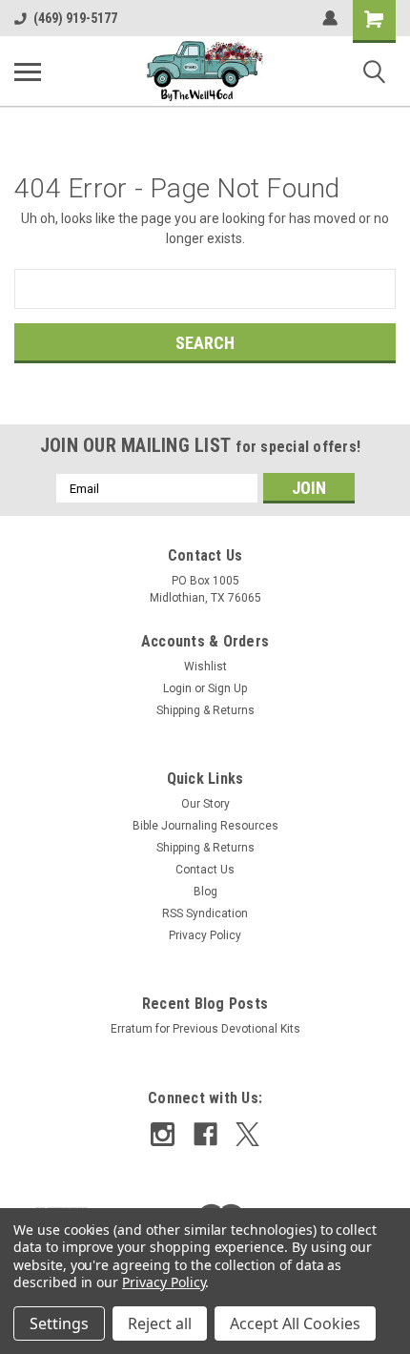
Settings (59, 1323)
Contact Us (205, 869)
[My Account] (330, 18)
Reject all (160, 1323)
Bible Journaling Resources (205, 825)
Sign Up (227, 688)
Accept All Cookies (295, 1323)
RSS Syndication (205, 913)
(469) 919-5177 (75, 18)
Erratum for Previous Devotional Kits (205, 1029)
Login (177, 688)
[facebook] (205, 1134)
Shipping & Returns (205, 710)
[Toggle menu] (27, 71)
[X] (247, 1134)
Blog (205, 891)
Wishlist (205, 666)
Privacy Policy (205, 935)
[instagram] (162, 1134)
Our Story (205, 803)
